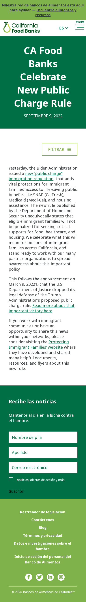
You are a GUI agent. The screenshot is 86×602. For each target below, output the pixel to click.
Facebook (28, 577)
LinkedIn (50, 577)
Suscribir (16, 491)
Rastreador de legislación (42, 512)
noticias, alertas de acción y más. (41, 479)
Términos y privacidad (42, 535)
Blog (43, 527)
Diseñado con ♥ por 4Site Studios (43, 596)
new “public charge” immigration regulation (35, 176)
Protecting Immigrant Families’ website (39, 344)
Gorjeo (39, 577)
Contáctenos (42, 519)
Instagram (61, 577)
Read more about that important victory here (42, 308)
